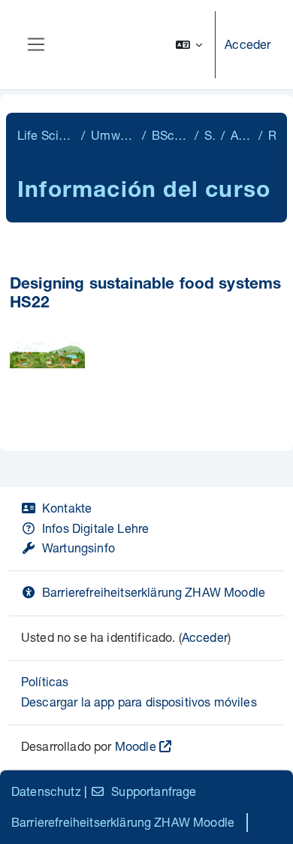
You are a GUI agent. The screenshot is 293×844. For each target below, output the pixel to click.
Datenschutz (46, 791)
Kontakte (67, 508)
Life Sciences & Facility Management (46, 135)
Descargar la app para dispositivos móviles (139, 701)
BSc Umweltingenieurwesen (170, 135)
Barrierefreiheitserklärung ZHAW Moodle (153, 592)
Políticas (44, 681)
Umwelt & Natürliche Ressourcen (113, 135)
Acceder (247, 44)
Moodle (135, 746)
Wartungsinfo (78, 547)
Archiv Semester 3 (241, 135)
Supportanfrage (153, 791)
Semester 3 (209, 135)
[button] (189, 44)
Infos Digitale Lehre (95, 528)
